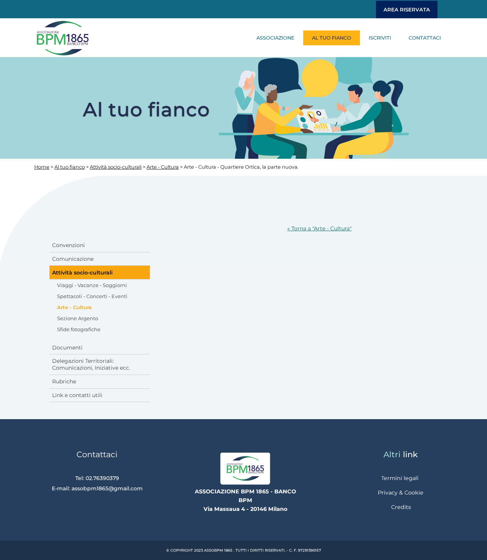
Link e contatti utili (77, 395)
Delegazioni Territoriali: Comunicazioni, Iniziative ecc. (91, 364)
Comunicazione (73, 258)
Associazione (275, 38)
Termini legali (400, 478)
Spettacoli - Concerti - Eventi (92, 296)
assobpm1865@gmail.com (107, 488)
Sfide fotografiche (78, 329)
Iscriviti (380, 38)
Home (41, 167)
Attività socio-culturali (116, 167)
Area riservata (407, 9)
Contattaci (425, 38)
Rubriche (64, 381)
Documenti (67, 347)
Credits (401, 507)
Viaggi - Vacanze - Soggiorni (92, 285)
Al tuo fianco (331, 38)
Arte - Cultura (162, 167)
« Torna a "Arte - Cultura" (319, 228)
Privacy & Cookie (400, 492)
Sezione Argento (77, 318)
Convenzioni (68, 245)
